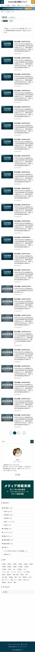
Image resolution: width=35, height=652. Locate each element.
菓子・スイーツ (5, 579)
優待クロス (8, 536)
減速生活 (7, 554)
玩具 (20, 577)
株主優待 (5, 20)
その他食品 (19, 569)
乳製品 (3, 574)
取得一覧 (8, 511)
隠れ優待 (8, 518)
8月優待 (9, 566)
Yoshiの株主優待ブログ (17, 2)
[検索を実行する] (32, 441)
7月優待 (4, 566)
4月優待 (20, 564)
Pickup (9, 569)
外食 (26, 574)
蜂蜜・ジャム (14, 579)
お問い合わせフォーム (14, 646)
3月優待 (14, 564)
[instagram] (19, 475)
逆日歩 (7, 525)
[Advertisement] (17, 619)
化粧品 (22, 574)
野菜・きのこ (26, 579)
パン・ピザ (13, 572)
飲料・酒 (10, 582)
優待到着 (8, 515)
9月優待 (14, 566)
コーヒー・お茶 (5, 572)
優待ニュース (9, 521)
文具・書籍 (4, 577)
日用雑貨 (11, 577)
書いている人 (24, 644)
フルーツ (20, 572)
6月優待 (31, 564)
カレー (25, 569)
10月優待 (20, 566)
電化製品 (4, 582)
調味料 (20, 579)
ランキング (8, 532)
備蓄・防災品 (16, 574)
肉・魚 (29, 577)
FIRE (6, 547)
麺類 (15, 582)
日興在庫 (8, 528)
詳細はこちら (28, 8)
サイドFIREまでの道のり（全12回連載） (15, 551)
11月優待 (26, 566)
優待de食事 (8, 543)
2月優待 (9, 564)
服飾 (16, 577)
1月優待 (4, 564)
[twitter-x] (16, 475)
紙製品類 (24, 577)
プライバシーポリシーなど (13, 644)
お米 (14, 569)
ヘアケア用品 (26, 572)
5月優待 (25, 564)
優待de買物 (8, 540)
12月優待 (4, 569)
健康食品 (9, 574)
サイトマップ (23, 646)
